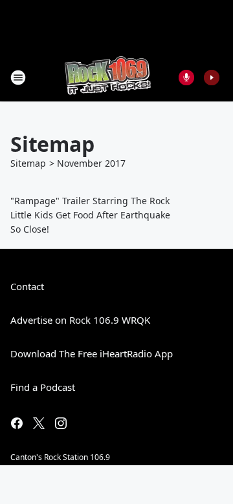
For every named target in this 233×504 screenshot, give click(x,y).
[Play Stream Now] (211, 77)
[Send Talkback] (186, 77)
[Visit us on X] (39, 423)
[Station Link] (108, 77)
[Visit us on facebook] (17, 423)
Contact (27, 286)
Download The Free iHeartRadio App (91, 353)
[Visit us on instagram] (61, 423)
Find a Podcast (42, 387)
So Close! (29, 229)
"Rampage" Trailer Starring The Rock (90, 200)
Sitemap (28, 163)
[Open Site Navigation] (18, 77)
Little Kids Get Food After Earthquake (90, 215)
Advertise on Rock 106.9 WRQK (80, 319)
